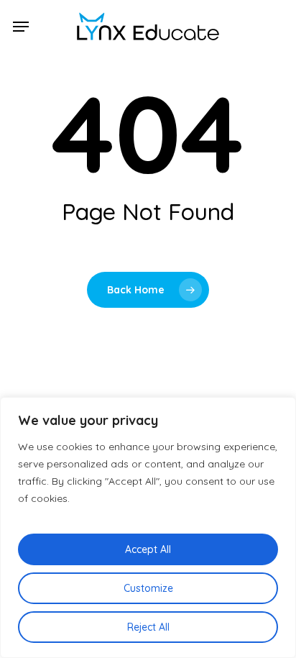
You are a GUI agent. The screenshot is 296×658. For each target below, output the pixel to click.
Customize (148, 588)
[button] (21, 26)
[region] (148, 527)
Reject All (148, 627)
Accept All (148, 549)
